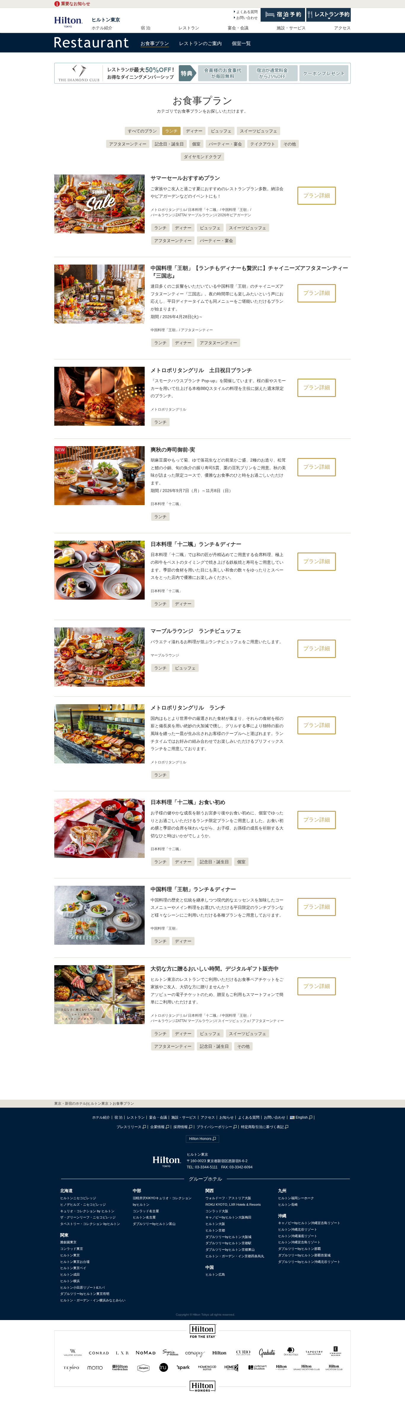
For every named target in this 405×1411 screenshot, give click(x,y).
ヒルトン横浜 (70, 1281)
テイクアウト (262, 144)
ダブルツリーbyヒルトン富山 (154, 1224)
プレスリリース (129, 1127)
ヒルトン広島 (215, 1274)
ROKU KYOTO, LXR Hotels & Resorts (233, 1204)
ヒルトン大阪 (215, 1224)
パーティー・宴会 (225, 144)
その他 (289, 144)
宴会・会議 (238, 27)
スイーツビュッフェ (258, 131)
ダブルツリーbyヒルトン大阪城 (228, 1237)
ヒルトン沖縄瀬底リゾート (297, 1236)
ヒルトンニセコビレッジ (78, 1198)
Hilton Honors (200, 1139)
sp (202, 1406)
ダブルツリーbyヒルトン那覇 (299, 1248)
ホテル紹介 (102, 27)
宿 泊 (145, 27)
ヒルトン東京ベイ (73, 1268)
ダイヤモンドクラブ (202, 156)
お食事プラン (155, 43)
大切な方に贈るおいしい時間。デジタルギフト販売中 (215, 969)
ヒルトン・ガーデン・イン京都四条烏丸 (234, 1256)
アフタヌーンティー (127, 144)
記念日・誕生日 (169, 144)
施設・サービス (291, 27)
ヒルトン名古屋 (144, 1217)
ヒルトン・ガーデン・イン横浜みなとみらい (92, 1300)
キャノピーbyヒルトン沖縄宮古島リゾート (309, 1223)
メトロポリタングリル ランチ (188, 708)
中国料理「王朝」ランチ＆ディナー (193, 889)
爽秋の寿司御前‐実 (173, 450)
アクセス (342, 27)
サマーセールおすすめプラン (185, 178)
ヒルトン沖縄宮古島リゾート (299, 1242)
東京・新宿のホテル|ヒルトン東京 (81, 1103)
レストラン (188, 27)
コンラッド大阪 (216, 1211)
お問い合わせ (247, 18)
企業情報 (157, 1127)
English (302, 1117)
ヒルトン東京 (106, 19)
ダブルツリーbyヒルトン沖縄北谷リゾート (309, 1261)
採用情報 (180, 1127)
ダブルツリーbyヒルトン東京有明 (84, 1293)
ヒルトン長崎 (288, 1204)
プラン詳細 (316, 195)
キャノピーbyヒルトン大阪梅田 (228, 1217)
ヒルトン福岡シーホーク (296, 1198)
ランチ (171, 131)
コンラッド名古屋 (146, 1211)
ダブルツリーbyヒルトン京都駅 (228, 1243)
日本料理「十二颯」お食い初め (188, 802)
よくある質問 (247, 12)
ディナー (194, 131)
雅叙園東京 (68, 1242)
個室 (196, 144)
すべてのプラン (142, 131)
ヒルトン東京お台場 (75, 1261)
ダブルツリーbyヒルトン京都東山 (230, 1249)
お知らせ (226, 1117)
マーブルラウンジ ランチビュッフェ (196, 631)
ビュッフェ (221, 131)
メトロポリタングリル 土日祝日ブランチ (201, 370)
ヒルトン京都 (215, 1230)
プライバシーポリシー (214, 1127)
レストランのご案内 (200, 43)
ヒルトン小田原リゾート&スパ (82, 1287)
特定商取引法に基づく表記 (262, 1127)
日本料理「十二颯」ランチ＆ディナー (196, 544)
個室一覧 (241, 43)
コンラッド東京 (71, 1248)
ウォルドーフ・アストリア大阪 (228, 1198)
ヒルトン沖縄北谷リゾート (297, 1229)
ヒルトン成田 (70, 1274)
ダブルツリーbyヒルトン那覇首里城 (304, 1255)
